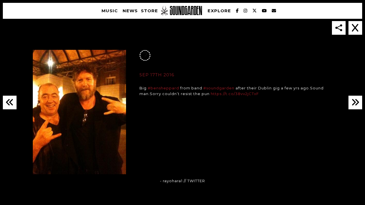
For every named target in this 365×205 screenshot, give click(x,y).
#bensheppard (163, 88)
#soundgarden (218, 88)
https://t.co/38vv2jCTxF (235, 93)
